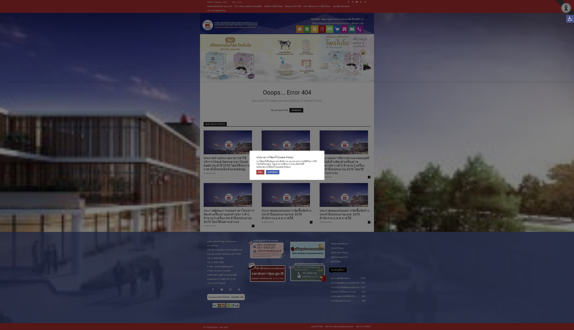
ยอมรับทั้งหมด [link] (273, 172)
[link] (570, 19)
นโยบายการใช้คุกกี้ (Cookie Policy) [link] (273, 166)
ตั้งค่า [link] (260, 172)
